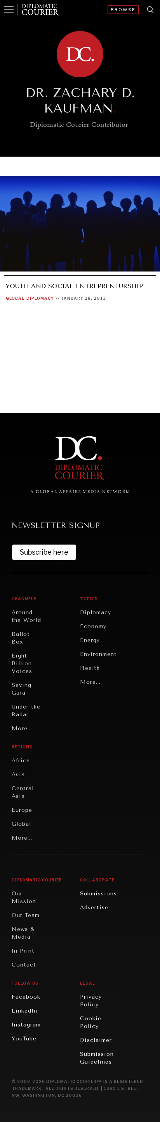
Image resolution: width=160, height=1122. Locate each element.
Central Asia (23, 792)
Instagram (26, 1024)
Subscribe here (44, 552)
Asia (18, 774)
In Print (23, 951)
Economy (93, 626)
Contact (24, 964)
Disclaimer (96, 1040)
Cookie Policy (90, 1022)
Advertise (94, 907)
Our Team (26, 915)
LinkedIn (24, 1011)
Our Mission (24, 897)
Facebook (26, 997)
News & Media (23, 933)
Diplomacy (40, 298)
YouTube (24, 1038)
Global (15, 298)
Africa (21, 760)
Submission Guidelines (97, 1058)
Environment (98, 654)
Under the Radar (26, 711)
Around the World (26, 616)
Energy (90, 640)
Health (90, 668)
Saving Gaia (21, 689)
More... (22, 728)
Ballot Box (21, 638)
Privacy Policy (91, 1001)
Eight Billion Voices (22, 663)
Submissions (98, 893)
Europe (22, 810)
